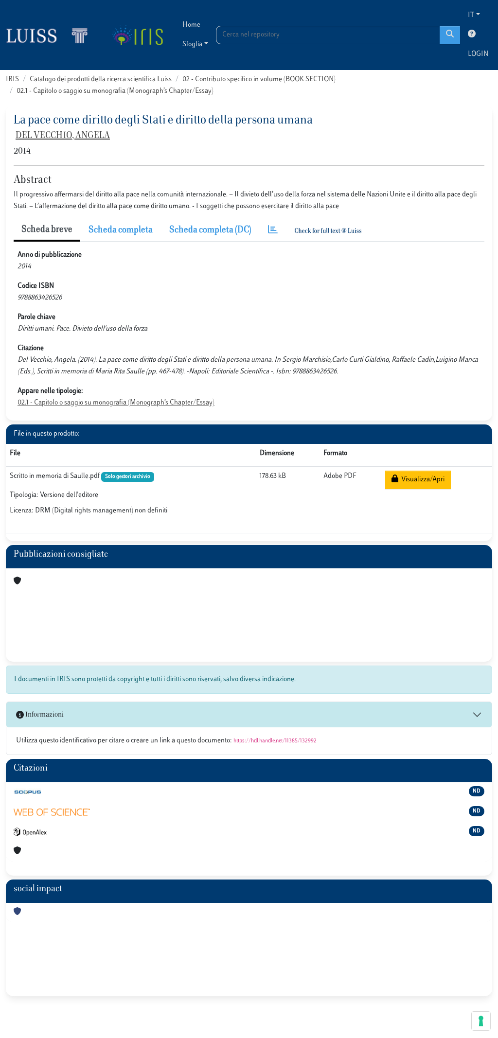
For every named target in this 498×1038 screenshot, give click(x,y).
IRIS (12, 79)
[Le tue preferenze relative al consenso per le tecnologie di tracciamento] (481, 1021)
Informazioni (44, 715)
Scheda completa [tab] (121, 230)
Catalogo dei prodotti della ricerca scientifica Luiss (101, 79)
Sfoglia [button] (192, 44)
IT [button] (471, 15)
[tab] (273, 230)
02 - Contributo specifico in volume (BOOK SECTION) (259, 79)
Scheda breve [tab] (46, 230)
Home (191, 25)
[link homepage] (51, 35)
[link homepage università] (137, 35)
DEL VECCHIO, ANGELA (63, 136)
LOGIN (478, 54)
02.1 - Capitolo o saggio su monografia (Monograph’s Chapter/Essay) (115, 91)
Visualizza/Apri (421, 479)
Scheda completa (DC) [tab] (210, 230)
